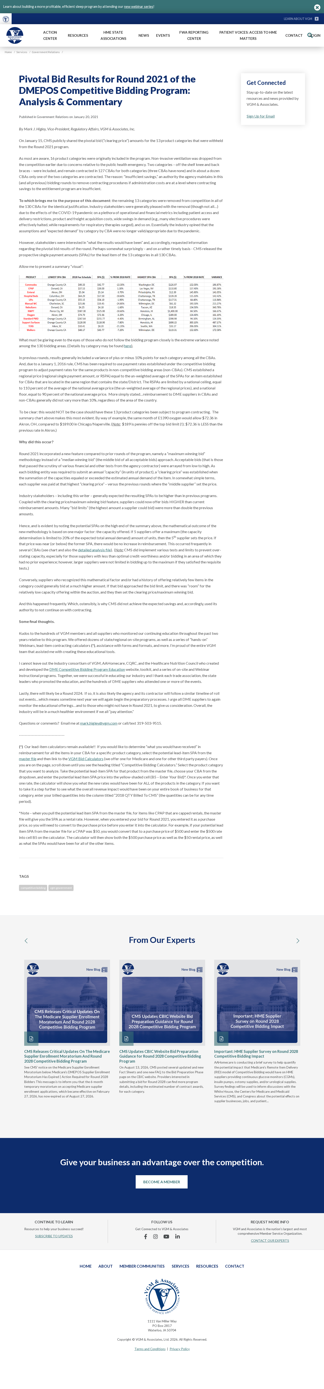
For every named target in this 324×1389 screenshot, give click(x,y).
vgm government (61, 888)
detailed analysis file (94, 550)
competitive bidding (33, 888)
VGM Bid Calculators (85, 758)
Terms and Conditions (150, 1349)
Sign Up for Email (261, 116)
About (105, 1266)
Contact (294, 35)
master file (27, 758)
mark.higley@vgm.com (98, 723)
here (127, 345)
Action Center (50, 35)
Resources (78, 35)
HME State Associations (113, 35)
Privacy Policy (180, 1349)
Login (315, 35)
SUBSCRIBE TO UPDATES (54, 1236)
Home (86, 1266)
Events (163, 35)
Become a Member (161, 1181)
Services (180, 1266)
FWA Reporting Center (193, 35)
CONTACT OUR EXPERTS (270, 1241)
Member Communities (142, 1266)
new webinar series (138, 7)
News (144, 35)
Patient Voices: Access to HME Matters (248, 35)
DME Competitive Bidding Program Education (87, 669)
